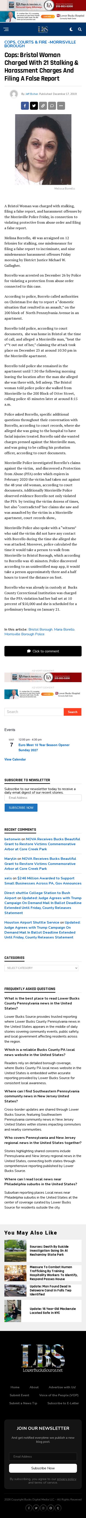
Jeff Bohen (32, 94)
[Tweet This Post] (34, 106)
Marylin (10, 858)
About (34, 1387)
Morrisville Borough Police (24, 634)
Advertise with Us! (62, 1387)
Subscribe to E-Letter (63, 1403)
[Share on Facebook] (25, 106)
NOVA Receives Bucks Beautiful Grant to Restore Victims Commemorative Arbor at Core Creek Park (42, 844)
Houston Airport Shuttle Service (31, 922)
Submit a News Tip (23, 1403)
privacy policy (66, 1479)
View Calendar (15, 759)
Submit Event (19, 1395)
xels (8, 878)
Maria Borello (64, 629)
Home (15, 1387)
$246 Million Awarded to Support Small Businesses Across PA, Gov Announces (43, 881)
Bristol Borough (40, 629)
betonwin (12, 839)
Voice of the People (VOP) (59, 1395)
